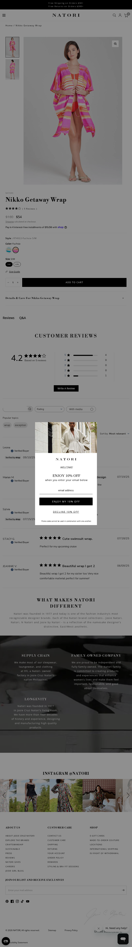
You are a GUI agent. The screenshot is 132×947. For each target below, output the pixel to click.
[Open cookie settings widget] (6, 941)
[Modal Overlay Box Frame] (66, 473)
